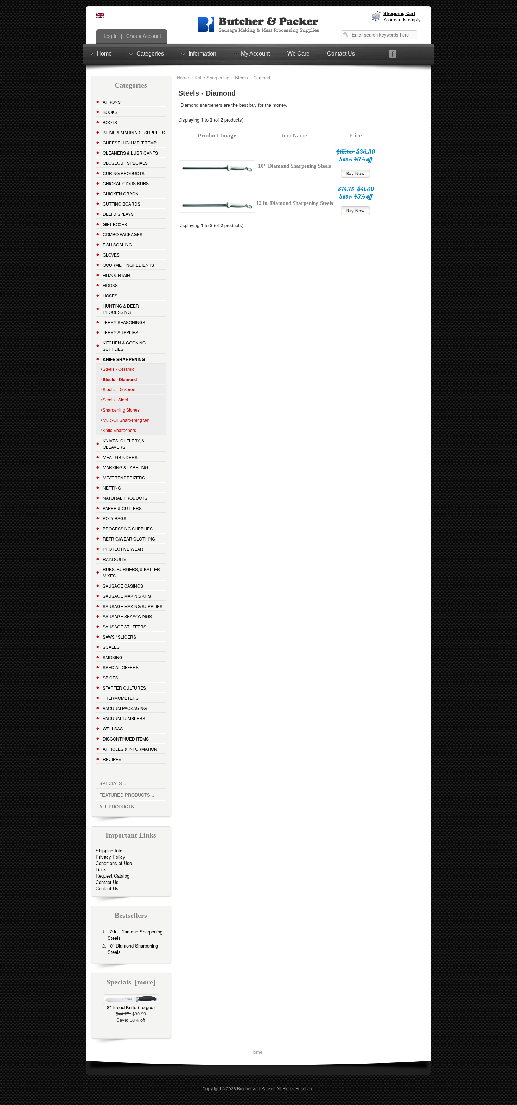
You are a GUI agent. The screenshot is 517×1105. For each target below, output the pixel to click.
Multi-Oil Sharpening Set (126, 420)
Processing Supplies (128, 528)
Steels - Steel (115, 399)
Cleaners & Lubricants (130, 153)
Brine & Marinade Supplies (134, 132)
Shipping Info (109, 850)
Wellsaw (113, 728)
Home (104, 54)
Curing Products (124, 173)
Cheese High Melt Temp (130, 143)
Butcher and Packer (255, 1088)
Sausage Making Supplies (132, 606)
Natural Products (125, 498)
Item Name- (294, 135)
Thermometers (121, 698)
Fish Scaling (117, 244)
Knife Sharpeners (119, 430)
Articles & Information (130, 749)
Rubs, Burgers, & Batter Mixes (131, 572)
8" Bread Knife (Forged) (131, 1007)
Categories (150, 54)
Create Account (143, 35)
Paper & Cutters (122, 508)
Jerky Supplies (120, 332)
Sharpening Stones (121, 410)
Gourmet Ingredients (128, 265)
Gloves (111, 255)
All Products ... (119, 806)
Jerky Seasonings (124, 322)
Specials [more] (131, 982)
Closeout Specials (125, 163)
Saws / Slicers (119, 637)
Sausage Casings (123, 586)
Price (355, 135)
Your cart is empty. (402, 19)
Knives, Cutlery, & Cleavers (124, 444)
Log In (110, 35)
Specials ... (113, 783)
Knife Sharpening (211, 77)
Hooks (110, 285)
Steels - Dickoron (119, 389)
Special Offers (121, 667)
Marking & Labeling (125, 467)
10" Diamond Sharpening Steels (133, 948)
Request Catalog (112, 875)
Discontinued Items (126, 739)
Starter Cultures (124, 688)
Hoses (110, 295)
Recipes (112, 759)
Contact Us (341, 54)
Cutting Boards (121, 204)
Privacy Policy (110, 856)
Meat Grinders (120, 457)
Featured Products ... (127, 794)
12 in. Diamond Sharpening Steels (135, 934)
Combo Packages (122, 234)
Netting (112, 488)
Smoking (112, 657)
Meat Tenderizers (124, 477)
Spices (110, 677)
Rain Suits (114, 559)
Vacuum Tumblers (124, 718)
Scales (111, 647)
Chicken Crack (120, 193)
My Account (255, 54)
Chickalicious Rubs (126, 183)
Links (101, 869)
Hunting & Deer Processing (121, 309)
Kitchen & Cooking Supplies (124, 346)
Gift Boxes (115, 224)
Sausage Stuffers (124, 626)
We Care (298, 54)
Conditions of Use (114, 863)
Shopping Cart (399, 13)
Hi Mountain (116, 275)
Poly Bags (114, 518)
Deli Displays (118, 214)
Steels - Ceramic (118, 369)
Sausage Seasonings (127, 616)
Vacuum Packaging (125, 708)
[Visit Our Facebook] (392, 54)
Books (110, 112)
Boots (110, 122)
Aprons (112, 102)
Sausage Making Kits (127, 596)
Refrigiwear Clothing (129, 539)
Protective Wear (123, 549)
